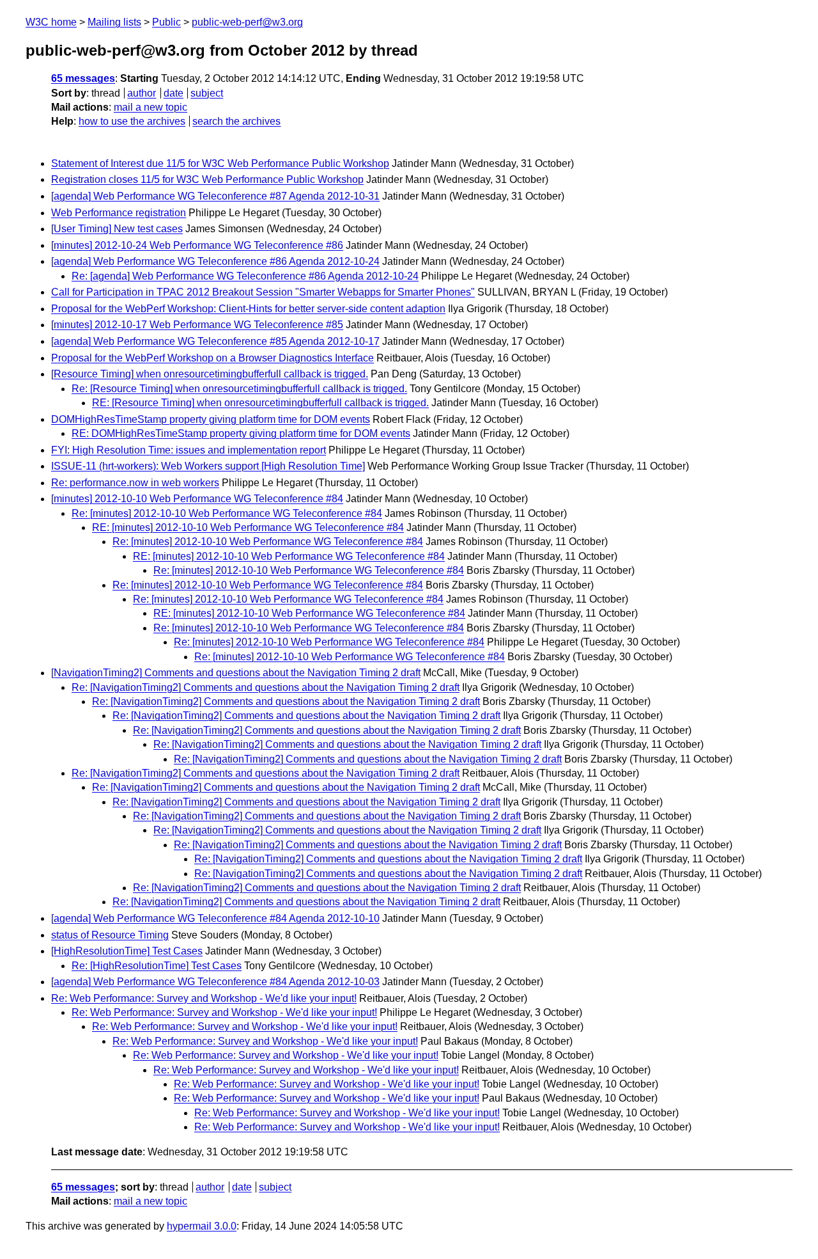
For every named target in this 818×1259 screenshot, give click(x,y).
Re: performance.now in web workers (135, 482)
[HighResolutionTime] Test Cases (127, 951)
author (141, 93)
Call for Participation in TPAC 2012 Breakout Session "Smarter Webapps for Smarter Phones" (263, 292)
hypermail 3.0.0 (201, 1226)
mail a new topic (150, 107)
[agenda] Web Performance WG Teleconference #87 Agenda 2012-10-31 (215, 196)
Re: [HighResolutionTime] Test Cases (157, 965)
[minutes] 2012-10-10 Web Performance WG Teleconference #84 (197, 498)
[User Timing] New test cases (117, 228)
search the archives (236, 121)
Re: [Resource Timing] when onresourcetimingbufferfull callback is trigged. (239, 388)
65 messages (83, 78)
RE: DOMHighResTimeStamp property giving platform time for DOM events (241, 433)
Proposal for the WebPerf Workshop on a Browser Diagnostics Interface (212, 357)
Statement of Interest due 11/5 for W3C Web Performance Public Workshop (220, 163)
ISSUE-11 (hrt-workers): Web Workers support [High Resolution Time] (208, 466)
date (173, 93)
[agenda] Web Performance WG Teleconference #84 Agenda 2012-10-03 (215, 981)
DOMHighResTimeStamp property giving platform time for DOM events (210, 419)
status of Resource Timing (110, 935)
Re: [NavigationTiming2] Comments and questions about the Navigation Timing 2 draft (265, 687)
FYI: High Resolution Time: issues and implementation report (188, 450)
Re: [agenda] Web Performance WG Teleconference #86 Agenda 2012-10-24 (245, 276)
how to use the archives (132, 121)
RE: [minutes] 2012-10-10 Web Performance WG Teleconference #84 (248, 527)
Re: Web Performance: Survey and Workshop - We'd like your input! (204, 998)
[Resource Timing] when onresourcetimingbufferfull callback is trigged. (209, 373)
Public (166, 22)
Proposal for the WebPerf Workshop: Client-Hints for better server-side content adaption (248, 308)
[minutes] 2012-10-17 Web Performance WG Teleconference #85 (197, 324)
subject (206, 93)
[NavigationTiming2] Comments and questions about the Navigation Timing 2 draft (236, 672)
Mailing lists (114, 22)
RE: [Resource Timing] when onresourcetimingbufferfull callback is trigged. (260, 402)
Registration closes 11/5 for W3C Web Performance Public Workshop (207, 179)
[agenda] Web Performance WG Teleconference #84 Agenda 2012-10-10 (215, 918)
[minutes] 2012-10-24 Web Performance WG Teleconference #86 (197, 245)
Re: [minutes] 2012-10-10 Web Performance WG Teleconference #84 (227, 513)
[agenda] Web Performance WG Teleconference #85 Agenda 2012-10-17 (215, 341)
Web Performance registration (118, 212)
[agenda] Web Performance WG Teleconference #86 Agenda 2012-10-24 (215, 261)
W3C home (51, 22)
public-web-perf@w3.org (247, 22)
